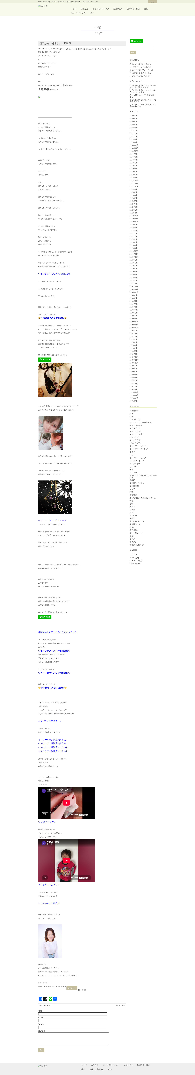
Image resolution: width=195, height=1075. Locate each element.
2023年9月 (134, 189)
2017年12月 (134, 392)
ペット (132, 455)
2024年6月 (134, 163)
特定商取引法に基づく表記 (140, 73)
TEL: (152, 2)
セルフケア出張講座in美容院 (52, 743)
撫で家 (132, 507)
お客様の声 (78, 49)
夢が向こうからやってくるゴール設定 (143, 476)
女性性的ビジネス (137, 483)
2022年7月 (134, 230)
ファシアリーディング (139, 449)
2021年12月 (134, 251)
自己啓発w (134, 530)
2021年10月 (134, 257)
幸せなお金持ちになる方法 (140, 100)
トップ (73, 9)
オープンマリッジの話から (140, 67)
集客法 (132, 539)
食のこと (133, 542)
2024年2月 (134, 175)
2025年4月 (134, 133)
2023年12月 (134, 180)
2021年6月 (134, 269)
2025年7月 (134, 125)
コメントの (136, 560)
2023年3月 (134, 207)
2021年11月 (134, 254)
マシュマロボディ (137, 461)
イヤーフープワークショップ (52, 520)
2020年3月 (134, 313)
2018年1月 (134, 389)
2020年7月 (134, 301)
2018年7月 (134, 372)
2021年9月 (134, 260)
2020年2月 (134, 316)
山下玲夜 (138, 92)
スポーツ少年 (135, 431)
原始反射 (133, 472)
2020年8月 (134, 298)
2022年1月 (134, 248)
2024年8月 (134, 157)
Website (41, 1024)
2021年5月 (134, 272)
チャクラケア (135, 440)
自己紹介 (84, 9)
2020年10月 (134, 292)
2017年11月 (134, 395)
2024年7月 (134, 160)
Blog (91, 13)
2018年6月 (134, 375)
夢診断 (132, 480)
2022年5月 (134, 236)
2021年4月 (134, 275)
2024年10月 (134, 151)
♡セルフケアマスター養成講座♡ (54, 651)
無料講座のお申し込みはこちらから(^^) (57, 632)
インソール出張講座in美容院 (52, 739)
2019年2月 (134, 351)
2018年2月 (134, 386)
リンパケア (134, 467)
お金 (131, 417)
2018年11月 (134, 360)
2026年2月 (134, 116)
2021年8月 (134, 263)
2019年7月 (134, 336)
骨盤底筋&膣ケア (137, 545)
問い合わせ (72, 988)
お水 (131, 414)
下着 (131, 470)
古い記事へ (120, 1005)
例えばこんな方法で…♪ (49, 721)
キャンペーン (135, 428)
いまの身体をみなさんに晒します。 (55, 274)
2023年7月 (134, 195)
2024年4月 (134, 169)
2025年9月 (134, 119)
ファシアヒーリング (138, 446)
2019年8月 (134, 333)
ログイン (133, 554)
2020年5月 (134, 307)
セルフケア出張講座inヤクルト (53, 747)
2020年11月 (134, 289)
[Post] (45, 999)
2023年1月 (134, 213)
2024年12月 (134, 145)
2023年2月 (134, 210)
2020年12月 (134, 286)
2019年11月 (134, 325)
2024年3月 (134, 172)
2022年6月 (134, 233)
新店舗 (132, 510)
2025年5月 (134, 130)
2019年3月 (134, 348)
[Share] (40, 999)
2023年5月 (134, 201)
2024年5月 (134, 166)
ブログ (102, 49)
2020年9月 (134, 295)
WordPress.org (135, 563)
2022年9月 (134, 225)
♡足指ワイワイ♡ (46, 822)
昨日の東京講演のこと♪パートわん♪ (143, 91)
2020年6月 (134, 304)
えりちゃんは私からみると (140, 76)
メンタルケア (135, 464)
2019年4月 (134, 345)
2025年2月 (134, 139)
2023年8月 (134, 192)
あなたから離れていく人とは (141, 70)
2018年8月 (134, 369)
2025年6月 (134, 128)
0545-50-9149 (42, 983)
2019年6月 (134, 339)
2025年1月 (134, 142)
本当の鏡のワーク (137, 521)
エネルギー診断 (136, 425)
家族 (131, 492)
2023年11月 (134, 183)
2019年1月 (134, 354)
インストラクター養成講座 (140, 422)
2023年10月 (134, 186)
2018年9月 (134, 366)
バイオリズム (135, 443)
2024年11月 (134, 148)
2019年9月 (134, 330)
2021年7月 (134, 266)
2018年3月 (134, 383)
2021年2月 (134, 280)
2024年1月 (134, 178)
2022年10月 (134, 222)
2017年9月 (134, 401)
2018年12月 (134, 357)
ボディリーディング (138, 458)
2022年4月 (134, 239)
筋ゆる (132, 527)
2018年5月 (134, 378)
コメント (41, 1031)
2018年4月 (134, 380)
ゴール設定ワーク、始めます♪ (142, 104)
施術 (131, 513)
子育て (132, 489)
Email (40, 1017)
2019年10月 (134, 328)
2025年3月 (134, 136)
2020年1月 (134, 319)
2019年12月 (134, 322)
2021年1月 (134, 283)
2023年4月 (134, 204)
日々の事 (108, 49)
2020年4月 (134, 310)
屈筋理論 (133, 495)
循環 (131, 501)
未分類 (132, 518)
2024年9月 (134, 154)
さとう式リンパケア (101, 9)
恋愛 (131, 504)
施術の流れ (117, 9)
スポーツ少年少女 (78, 13)
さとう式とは (87, 49)
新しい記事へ (44, 1005)
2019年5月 (134, 342)
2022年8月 (134, 228)
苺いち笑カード (136, 533)
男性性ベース (135, 524)
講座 (146, 9)
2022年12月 (134, 216)
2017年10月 (134, 398)
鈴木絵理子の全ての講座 (52, 318)
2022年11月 (134, 219)
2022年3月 (134, 242)
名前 (40, 1011)
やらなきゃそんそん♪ (48, 885)
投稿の (134, 557)
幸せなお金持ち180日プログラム (143, 498)
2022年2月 (134, 245)
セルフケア (95, 49)
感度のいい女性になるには (140, 64)
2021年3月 (134, 278)
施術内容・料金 (133, 9)
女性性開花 (134, 486)
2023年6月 (134, 198)
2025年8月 (134, 122)
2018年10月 (134, 363)
